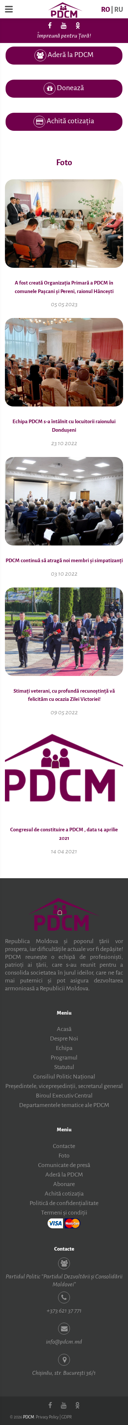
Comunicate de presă (64, 1165)
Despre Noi (64, 1038)
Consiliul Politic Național (64, 1076)
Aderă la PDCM (64, 1174)
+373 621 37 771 (64, 1310)
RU (118, 9)
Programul (64, 1057)
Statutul (64, 1067)
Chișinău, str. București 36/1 (64, 1373)
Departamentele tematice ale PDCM (64, 1105)
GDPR (66, 1417)
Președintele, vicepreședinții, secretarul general (64, 1086)
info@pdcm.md (64, 1341)
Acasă (64, 1029)
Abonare (64, 1184)
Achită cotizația (64, 1193)
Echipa (64, 1048)
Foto (64, 1155)
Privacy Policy (47, 1417)
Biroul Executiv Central (64, 1095)
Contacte (64, 1146)
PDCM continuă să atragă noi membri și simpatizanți (64, 560)
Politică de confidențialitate (64, 1203)
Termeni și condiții (64, 1212)
